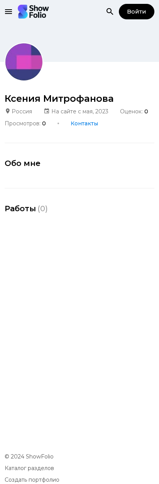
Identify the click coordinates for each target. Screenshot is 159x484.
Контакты (84, 123)
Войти (136, 11)
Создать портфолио (32, 479)
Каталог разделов (29, 468)
